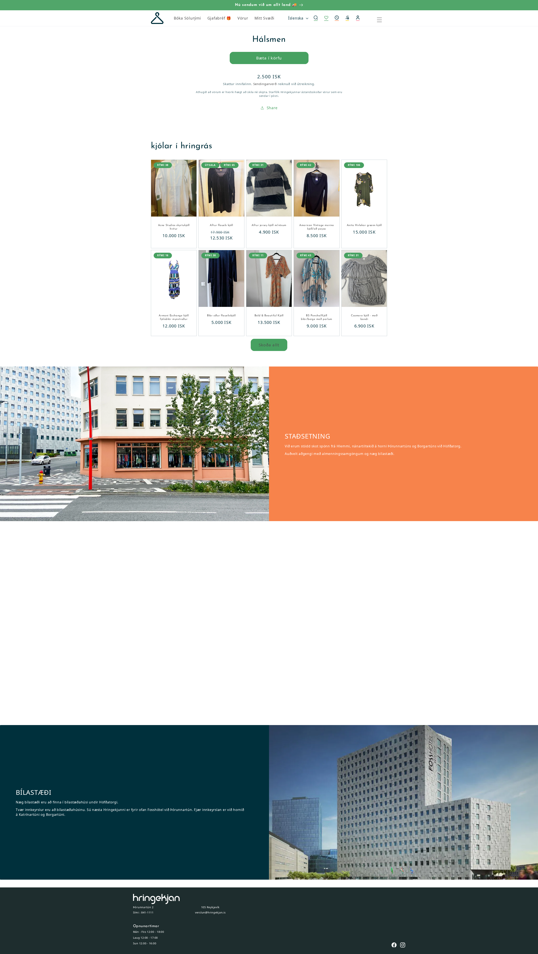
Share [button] (272, 107)
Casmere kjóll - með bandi (364, 317)
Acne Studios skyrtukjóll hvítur (174, 227)
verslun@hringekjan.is (210, 912)
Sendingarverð (265, 84)
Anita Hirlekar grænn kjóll (364, 225)
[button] (337, 18)
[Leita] (316, 18)
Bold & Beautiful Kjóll (269, 315)
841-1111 (147, 912)
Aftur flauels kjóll (221, 225)
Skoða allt (269, 344)
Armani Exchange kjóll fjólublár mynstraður (174, 317)
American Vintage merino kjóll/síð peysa (316, 227)
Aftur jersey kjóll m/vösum (269, 225)
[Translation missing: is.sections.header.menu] (382, 18)
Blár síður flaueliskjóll (221, 315)
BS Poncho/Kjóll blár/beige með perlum (316, 317)
